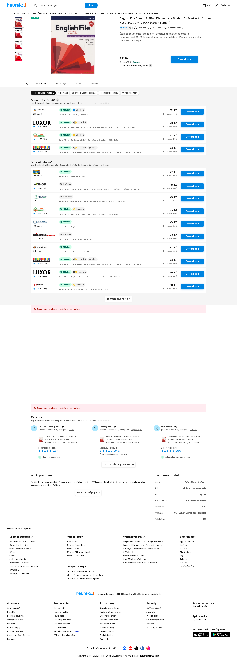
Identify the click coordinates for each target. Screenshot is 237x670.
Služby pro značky (107, 623)
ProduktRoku (152, 616)
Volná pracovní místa (16, 619)
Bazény (183, 548)
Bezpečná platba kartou (64, 631)
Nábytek (183, 563)
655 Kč (173, 235)
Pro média (11, 623)
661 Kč (173, 247)
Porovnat (142, 28)
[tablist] (98, 83)
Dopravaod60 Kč (170, 226)
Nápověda (104, 639)
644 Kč (173, 222)
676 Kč (173, 123)
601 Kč (173, 172)
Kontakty (11, 612)
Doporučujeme (188, 537)
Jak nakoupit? (59, 608)
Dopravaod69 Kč (170, 238)
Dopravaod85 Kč (170, 201)
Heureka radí (59, 616)
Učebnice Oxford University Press (65, 13)
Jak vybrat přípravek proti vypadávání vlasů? (85, 575)
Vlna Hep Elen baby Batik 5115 (136, 556)
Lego (182, 556)
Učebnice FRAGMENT (75, 556)
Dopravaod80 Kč (170, 176)
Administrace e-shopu (109, 608)
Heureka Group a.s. (106, 656)
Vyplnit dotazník (200, 619)
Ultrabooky (14, 570)
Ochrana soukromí (61, 627)
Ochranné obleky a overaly (20, 548)
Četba (40, 13)
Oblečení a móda (187, 566)
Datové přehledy (107, 627)
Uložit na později (176, 28)
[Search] (27, 84)
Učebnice (47, 13)
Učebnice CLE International (78, 552)
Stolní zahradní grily (17, 559)
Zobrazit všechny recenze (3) (118, 464)
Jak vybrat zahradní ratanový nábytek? (82, 578)
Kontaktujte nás (200, 606)
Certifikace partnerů (155, 619)
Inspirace (150, 623)
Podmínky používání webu (148, 656)
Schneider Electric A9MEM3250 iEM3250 (140, 563)
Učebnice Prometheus (76, 545)
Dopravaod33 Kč (170, 126)
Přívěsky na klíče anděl (19, 563)
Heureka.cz (17, 13)
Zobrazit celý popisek (88, 492)
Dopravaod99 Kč (170, 251)
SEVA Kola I (128, 552)
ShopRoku (150, 612)
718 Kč (173, 285)
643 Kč (173, 136)
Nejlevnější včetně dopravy (83, 92)
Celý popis (136, 40)
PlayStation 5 (185, 552)
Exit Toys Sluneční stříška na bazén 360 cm (141, 548)
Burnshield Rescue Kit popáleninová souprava (142, 545)
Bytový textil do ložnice (19, 545)
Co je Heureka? (13, 608)
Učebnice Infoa (72, 548)
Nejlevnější (63, 92)
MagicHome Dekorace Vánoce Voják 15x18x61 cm (144, 541)
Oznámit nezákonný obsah (18, 635)
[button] (41, 84)
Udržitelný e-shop (154, 627)
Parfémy (183, 545)
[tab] (41, 83)
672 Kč (173, 148)
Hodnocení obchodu (109, 92)
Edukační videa (106, 635)
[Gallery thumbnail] (19, 22)
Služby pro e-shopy (108, 616)
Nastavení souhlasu (62, 623)
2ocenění (81, 122)
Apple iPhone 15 (187, 541)
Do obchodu (192, 111)
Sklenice (13, 556)
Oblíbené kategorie (19, 537)
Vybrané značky (74, 537)
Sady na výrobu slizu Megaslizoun (23, 566)
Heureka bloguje (14, 627)
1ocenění (80, 109)
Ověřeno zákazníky (154, 608)
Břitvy (12, 552)
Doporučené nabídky (44, 92)
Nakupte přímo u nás (62, 619)
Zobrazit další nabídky (118, 298)
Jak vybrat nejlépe (76, 566)
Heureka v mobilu (61, 612)
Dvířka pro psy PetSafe (19, 573)
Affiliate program (107, 631)
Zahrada (183, 559)
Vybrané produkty (132, 537)
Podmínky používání (15, 616)
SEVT (71, 429)
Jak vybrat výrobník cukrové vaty (80, 571)
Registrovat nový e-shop (110, 612)
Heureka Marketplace (109, 619)
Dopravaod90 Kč (170, 114)
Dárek (94, 147)
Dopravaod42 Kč (170, 139)
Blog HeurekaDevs (15, 631)
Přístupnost (12, 639)
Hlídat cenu (157, 28)
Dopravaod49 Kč (170, 289)
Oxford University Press (195, 482)
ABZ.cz (193, 429)
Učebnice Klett (72, 541)
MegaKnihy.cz (136, 429)
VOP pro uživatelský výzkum (65, 635)
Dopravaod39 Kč (170, 152)
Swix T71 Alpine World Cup (134, 559)
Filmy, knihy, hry (29, 13)
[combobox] (58, 5)
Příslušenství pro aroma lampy (22, 541)
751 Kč (173, 110)
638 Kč (173, 185)
